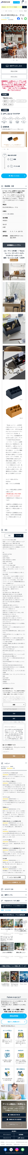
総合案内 (14, 1131)
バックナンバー (21, 101)
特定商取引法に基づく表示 (21, 1142)
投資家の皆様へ (17, 1144)
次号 (12, 101)
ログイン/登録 (16, 2)
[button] (17, 60)
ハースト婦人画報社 (5, 17)
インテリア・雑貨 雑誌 (18, 11)
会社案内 (3, 1144)
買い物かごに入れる (14, 175)
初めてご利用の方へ (14, 1022)
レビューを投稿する (13, 882)
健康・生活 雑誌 (8, 11)
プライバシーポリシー (10, 1142)
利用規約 (2, 1142)
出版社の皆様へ (9, 1144)
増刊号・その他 (7, 104)
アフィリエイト (7, 1134)
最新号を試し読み (16, 66)
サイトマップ (24, 1144)
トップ (2, 11)
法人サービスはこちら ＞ (8, 1025)
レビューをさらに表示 (15, 877)
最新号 (5, 101)
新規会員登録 (14, 1016)
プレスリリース (7, 1138)
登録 (14, 756)
